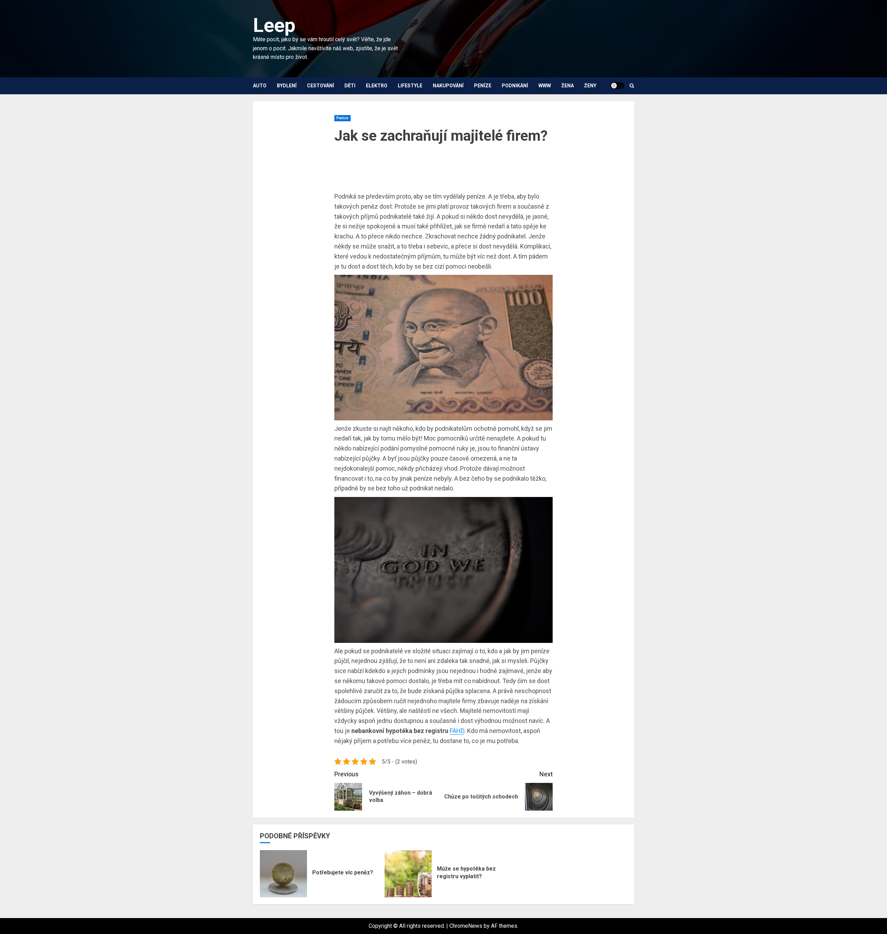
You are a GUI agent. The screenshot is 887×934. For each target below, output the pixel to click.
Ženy (590, 85)
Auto (259, 85)
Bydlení (287, 85)
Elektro (376, 85)
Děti (349, 85)
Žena (567, 85)
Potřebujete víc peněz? (342, 872)
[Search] (632, 86)
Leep (274, 25)
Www (544, 85)
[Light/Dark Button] (617, 85)
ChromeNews (465, 926)
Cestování (320, 85)
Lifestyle (410, 85)
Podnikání (515, 85)
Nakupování (448, 85)
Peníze (482, 85)
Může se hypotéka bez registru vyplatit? (466, 872)
